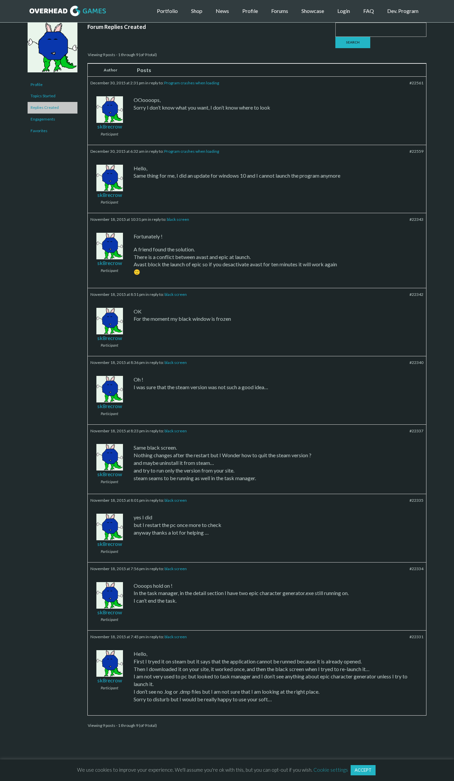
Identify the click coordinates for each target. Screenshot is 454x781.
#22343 (416, 219)
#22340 (416, 362)
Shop (196, 11)
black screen (178, 219)
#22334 (416, 568)
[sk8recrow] (52, 50)
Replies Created (45, 107)
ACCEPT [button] (363, 770)
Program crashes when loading (191, 82)
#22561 (416, 82)
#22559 (416, 151)
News (222, 11)
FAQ (368, 11)
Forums (279, 11)
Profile (250, 11)
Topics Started (43, 95)
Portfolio (167, 11)
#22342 (416, 294)
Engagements (43, 119)
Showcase (312, 11)
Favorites (39, 130)
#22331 (416, 636)
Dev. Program (402, 11)
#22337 (416, 430)
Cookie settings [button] (330, 770)
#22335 (416, 500)
